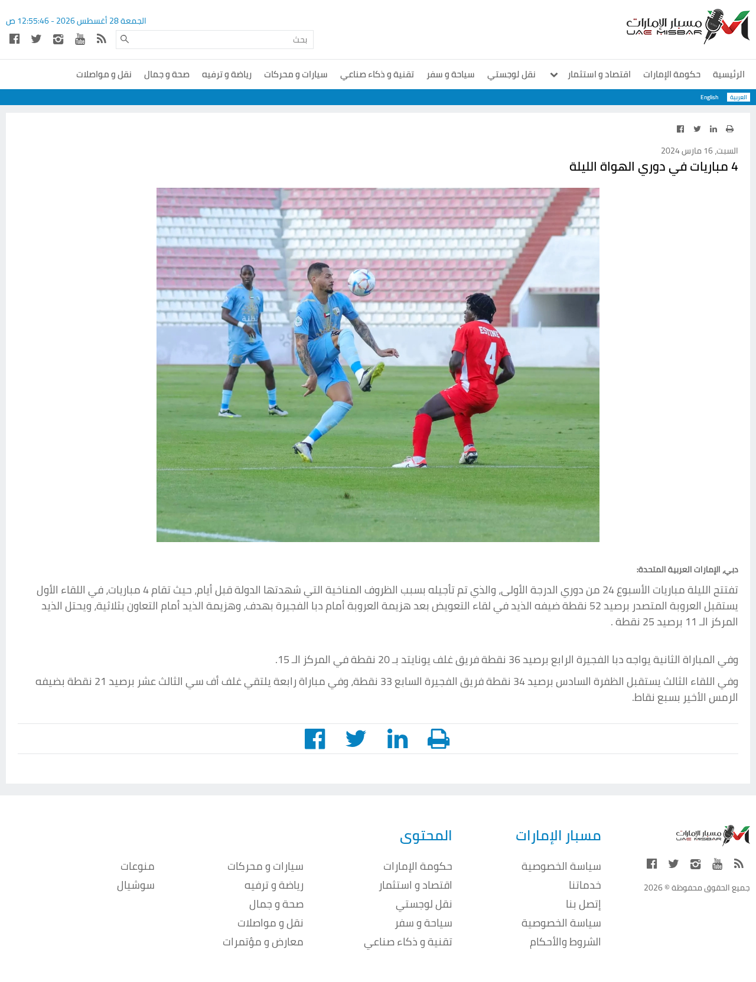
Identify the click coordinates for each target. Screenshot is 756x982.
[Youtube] (79, 39)
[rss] (101, 39)
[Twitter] (36, 39)
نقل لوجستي (511, 74)
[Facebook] (14, 39)
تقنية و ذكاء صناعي (377, 74)
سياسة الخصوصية (561, 866)
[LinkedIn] (713, 128)
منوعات (137, 866)
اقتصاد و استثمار (598, 74)
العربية (738, 97)
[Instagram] (58, 39)
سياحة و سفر (450, 74)
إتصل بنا (583, 904)
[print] (729, 128)
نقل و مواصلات (104, 74)
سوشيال (136, 885)
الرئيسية (729, 74)
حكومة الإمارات (671, 74)
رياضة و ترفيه (227, 74)
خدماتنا (585, 885)
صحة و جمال (167, 74)
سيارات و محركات (296, 74)
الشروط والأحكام (565, 942)
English (709, 97)
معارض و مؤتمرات (263, 942)
